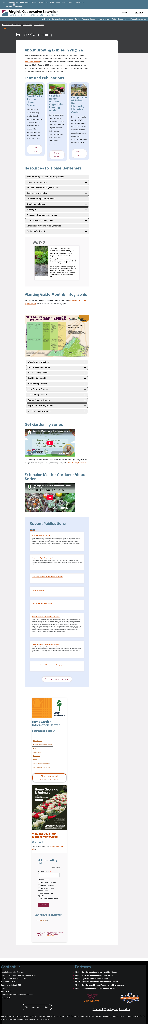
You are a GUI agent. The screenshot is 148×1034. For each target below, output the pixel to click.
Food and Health (88, 19)
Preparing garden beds (37, 182)
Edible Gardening (39, 25)
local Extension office (32, 62)
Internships (24, 2)
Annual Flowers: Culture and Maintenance (46, 617)
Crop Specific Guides (36, 204)
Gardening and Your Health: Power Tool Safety (47, 577)
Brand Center (67, 2)
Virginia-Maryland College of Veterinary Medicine (95, 988)
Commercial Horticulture (39, 737)
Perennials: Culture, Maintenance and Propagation (48, 665)
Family (77, 19)
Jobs (4, 2)
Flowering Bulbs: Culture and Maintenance (46, 644)
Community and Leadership (62, 19)
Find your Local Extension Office (49, 777)
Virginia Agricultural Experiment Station (91, 978)
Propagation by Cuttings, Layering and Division (47, 558)
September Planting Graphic (40, 406)
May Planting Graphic (37, 384)
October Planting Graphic (39, 411)
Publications (79, 2)
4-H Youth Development (137, 19)
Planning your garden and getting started (45, 177)
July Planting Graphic (37, 395)
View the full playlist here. (77, 463)
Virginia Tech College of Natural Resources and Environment (99, 985)
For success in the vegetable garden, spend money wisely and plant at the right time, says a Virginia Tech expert (62, 252)
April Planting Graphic (37, 378)
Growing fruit (32, 210)
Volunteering (13, 2)
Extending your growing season (41, 220)
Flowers (35, 748)
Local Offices (43, 2)
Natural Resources (119, 19)
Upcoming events (47, 885)
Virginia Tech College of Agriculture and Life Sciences (96, 972)
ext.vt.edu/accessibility (41, 1019)
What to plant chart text (39, 362)
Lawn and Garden (103, 19)
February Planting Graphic (39, 367)
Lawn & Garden (28, 25)
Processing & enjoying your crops (42, 215)
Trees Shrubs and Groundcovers (41, 763)
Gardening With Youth (36, 231)
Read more (34, 149)
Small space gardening (37, 193)
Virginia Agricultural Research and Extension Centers (96, 982)
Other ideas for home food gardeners (44, 226)
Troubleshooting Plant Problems (41, 767)
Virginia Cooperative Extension (12, 25)
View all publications (57, 679)
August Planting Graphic (39, 400)
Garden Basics (37, 752)
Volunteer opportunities (49, 899)
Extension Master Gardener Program (42, 744)
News (52, 2)
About (58, 2)
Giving (33, 2)
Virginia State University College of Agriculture (94, 975)
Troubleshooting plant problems (41, 199)
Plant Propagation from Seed (41, 535)
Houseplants (36, 756)
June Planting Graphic (38, 389)
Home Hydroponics (38, 590)
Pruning (35, 759)
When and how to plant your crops (42, 188)
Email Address (44, 871)
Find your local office (37, 1007)
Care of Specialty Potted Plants (42, 603)
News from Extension (48, 882)
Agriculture (46, 19)
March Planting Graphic (38, 373)
